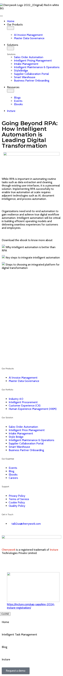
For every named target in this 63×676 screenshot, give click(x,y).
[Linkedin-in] (6, 562)
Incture (54, 549)
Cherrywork (9, 549)
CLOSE (5, 614)
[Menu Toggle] (1, 16)
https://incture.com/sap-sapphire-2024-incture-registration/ (31, 606)
